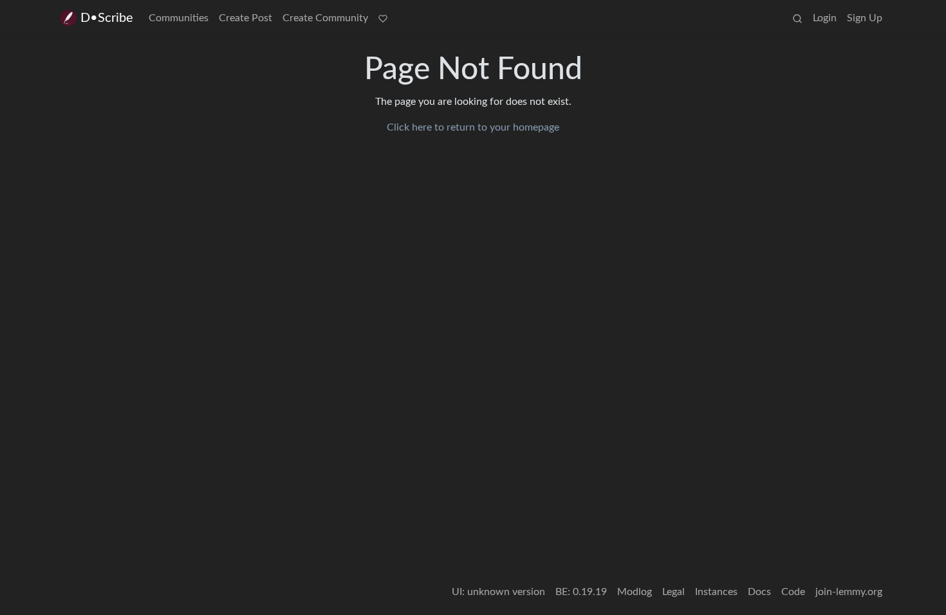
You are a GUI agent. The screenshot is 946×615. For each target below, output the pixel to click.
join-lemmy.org (848, 592)
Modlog (634, 592)
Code (793, 592)
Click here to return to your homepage (473, 127)
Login (825, 18)
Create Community (325, 18)
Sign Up (864, 18)
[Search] (797, 18)
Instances (716, 592)
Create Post (245, 18)
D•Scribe (106, 18)
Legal (673, 592)
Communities (179, 18)
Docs (759, 592)
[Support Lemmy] (383, 18)
